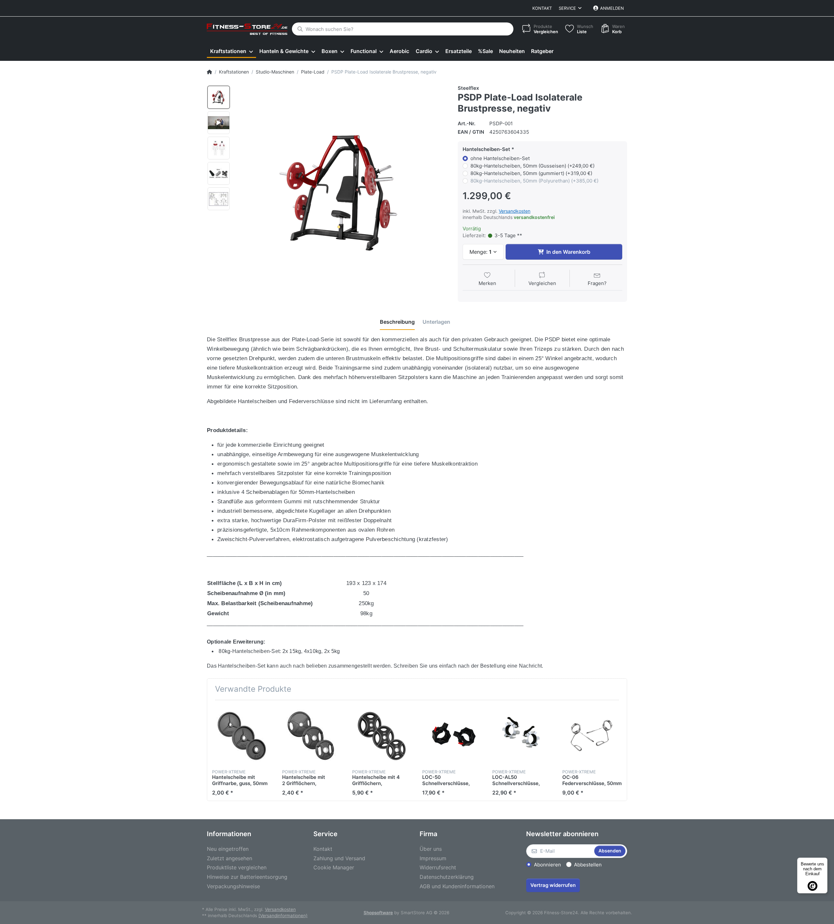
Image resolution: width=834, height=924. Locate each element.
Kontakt (542, 8)
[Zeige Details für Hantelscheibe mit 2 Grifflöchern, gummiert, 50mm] (312, 735)
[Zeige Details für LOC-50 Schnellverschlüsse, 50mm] (452, 735)
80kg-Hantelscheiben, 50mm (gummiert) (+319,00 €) (531, 173)
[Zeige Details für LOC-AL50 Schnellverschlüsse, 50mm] (522, 735)
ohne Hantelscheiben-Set (500, 158)
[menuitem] (231, 51)
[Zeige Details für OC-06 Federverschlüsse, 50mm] (592, 735)
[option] (219, 97)
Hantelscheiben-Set (486, 149)
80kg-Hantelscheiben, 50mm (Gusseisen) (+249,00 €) (532, 166)
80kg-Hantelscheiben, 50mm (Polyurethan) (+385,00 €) (534, 181)
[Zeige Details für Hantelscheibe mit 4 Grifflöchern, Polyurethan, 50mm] (382, 735)
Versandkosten (514, 211)
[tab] (397, 322)
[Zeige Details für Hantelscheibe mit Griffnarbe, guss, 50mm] (242, 735)
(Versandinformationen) (283, 915)
